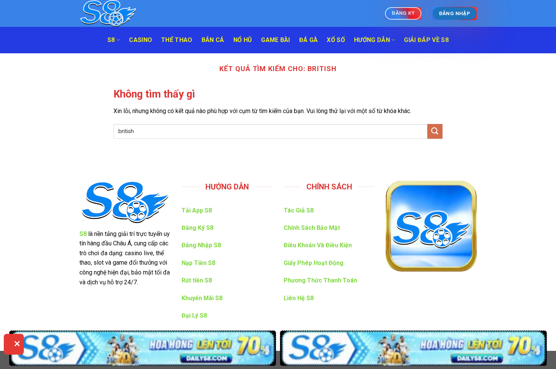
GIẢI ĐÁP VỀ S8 (426, 39)
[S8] (117, 13)
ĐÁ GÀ (308, 39)
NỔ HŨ (242, 39)
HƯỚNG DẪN (372, 39)
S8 (111, 39)
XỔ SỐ (336, 39)
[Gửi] (435, 131)
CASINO (140, 39)
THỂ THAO (177, 39)
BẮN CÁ (213, 39)
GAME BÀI (275, 39)
